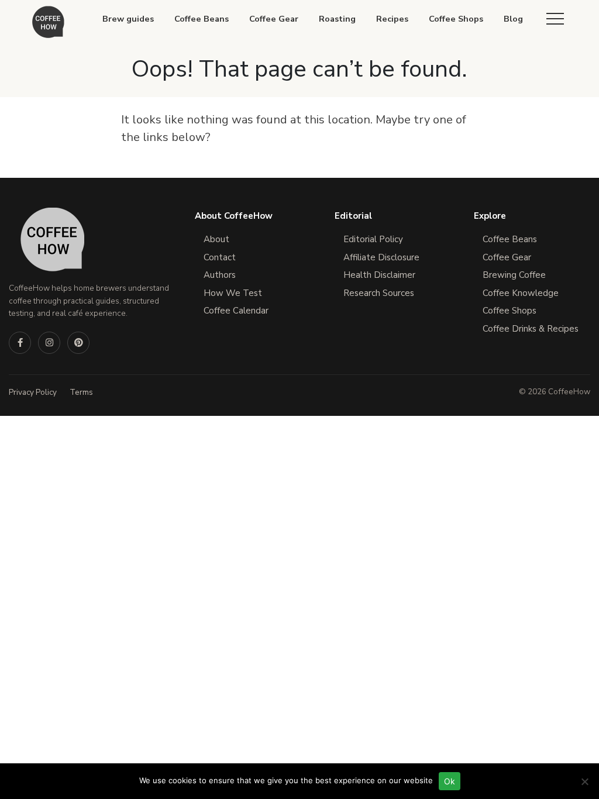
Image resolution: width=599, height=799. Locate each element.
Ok (449, 781)
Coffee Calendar (236, 310)
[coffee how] (48, 22)
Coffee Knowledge (521, 293)
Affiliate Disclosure (381, 257)
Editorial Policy (373, 239)
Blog (513, 19)
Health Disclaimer (379, 275)
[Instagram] (49, 343)
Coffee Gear (273, 19)
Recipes (392, 19)
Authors (220, 275)
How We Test (233, 293)
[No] (584, 781)
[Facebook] (20, 343)
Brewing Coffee (514, 275)
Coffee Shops (456, 19)
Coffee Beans (201, 19)
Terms (81, 392)
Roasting (337, 19)
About (216, 239)
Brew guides (128, 19)
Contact (220, 257)
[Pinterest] (78, 343)
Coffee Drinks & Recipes (531, 329)
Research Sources (378, 293)
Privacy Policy (33, 392)
